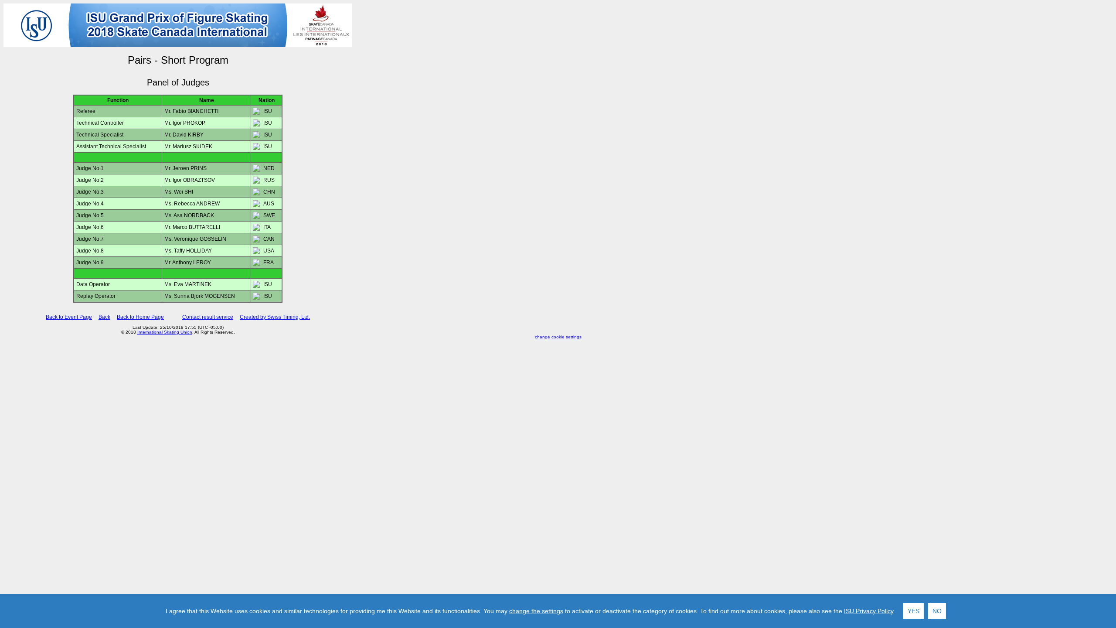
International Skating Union (164, 332)
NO (937, 611)
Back (104, 317)
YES (913, 611)
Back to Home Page (140, 317)
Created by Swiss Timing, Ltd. (275, 317)
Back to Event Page (69, 317)
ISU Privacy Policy (868, 611)
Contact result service (207, 317)
